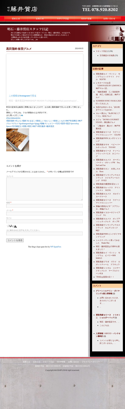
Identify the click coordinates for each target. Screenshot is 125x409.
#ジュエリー (50, 123)
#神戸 (34, 126)
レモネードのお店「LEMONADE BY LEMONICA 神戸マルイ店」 (108, 85)
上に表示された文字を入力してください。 (23, 230)
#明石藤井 (41, 126)
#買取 (24, 126)
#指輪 (42, 123)
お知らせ (36, 362)
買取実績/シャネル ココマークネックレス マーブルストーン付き (108, 270)
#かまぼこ (31, 121)
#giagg (36, 123)
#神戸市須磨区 (71, 121)
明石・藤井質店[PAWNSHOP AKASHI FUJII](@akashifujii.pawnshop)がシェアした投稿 (50, 100)
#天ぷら (18, 121)
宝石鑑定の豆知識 (107, 55)
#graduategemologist (26, 123)
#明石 (29, 126)
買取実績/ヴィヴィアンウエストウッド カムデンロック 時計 (108, 228)
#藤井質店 (50, 126)
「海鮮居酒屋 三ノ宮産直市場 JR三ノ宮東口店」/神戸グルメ (108, 94)
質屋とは (26, 362)
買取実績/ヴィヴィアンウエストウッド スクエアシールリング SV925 (108, 178)
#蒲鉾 (24, 121)
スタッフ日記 (101, 51)
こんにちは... (105, 325)
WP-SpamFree (55, 247)
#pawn (8, 126)
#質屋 (62, 123)
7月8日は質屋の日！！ (105, 277)
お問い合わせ (73, 362)
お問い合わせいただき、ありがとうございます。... (110, 300)
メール (9, 210)
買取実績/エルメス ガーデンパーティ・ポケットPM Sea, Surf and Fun (108, 162)
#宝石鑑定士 (17, 126)
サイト (9, 218)
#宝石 (57, 123)
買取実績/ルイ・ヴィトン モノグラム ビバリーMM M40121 (108, 255)
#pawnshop (74, 123)
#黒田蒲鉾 (10, 121)
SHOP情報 (61, 362)
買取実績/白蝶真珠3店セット (107, 184)
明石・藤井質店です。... (109, 322)
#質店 (67, 123)
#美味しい (40, 121)
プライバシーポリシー (91, 362)
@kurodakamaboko (13, 118)
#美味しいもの (59, 121)
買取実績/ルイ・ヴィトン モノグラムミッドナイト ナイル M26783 (108, 76)
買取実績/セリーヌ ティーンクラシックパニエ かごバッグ (108, 153)
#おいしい (48, 121)
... (100, 307)
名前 (8, 203)
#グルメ (15, 123)
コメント (10, 176)
